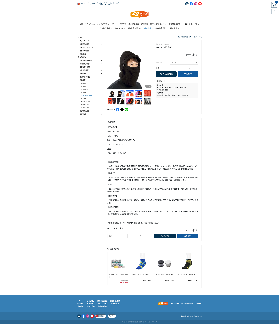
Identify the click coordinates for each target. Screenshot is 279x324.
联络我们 (80, 303)
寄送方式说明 (102, 303)
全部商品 (90, 301)
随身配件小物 (85, 107)
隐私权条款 (115, 303)
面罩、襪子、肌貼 (86, 95)
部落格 (80, 306)
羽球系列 (83, 92)
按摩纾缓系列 (85, 104)
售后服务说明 (102, 306)
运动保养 (83, 98)
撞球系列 (83, 86)
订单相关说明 (90, 306)
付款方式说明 (102, 301)
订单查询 (90, 303)
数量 (157, 68)
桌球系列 (83, 83)
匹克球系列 (84, 89)
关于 (80, 301)
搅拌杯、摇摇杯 (85, 101)
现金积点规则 (115, 301)
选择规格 (159, 62)
